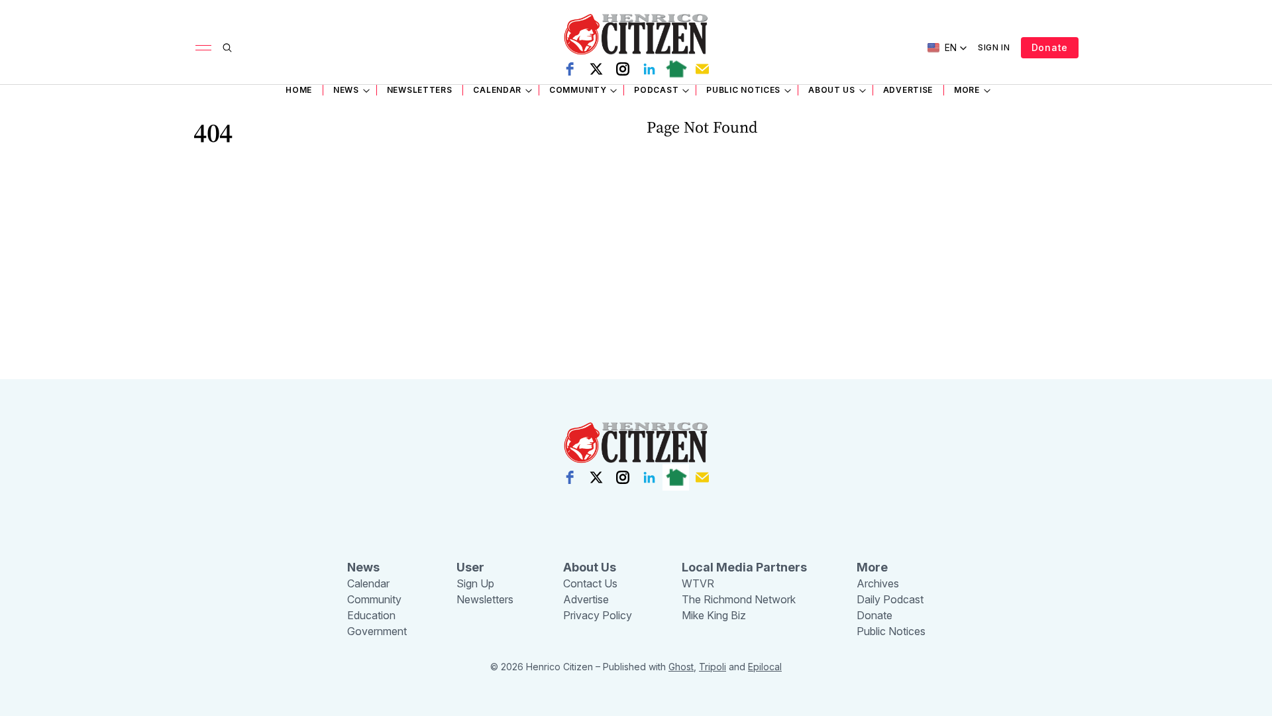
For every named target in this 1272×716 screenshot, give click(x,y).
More (967, 90)
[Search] (227, 47)
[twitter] (596, 69)
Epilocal (765, 666)
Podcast (656, 90)
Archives (878, 583)
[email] (702, 69)
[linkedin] (649, 69)
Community (577, 90)
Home (299, 90)
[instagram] (623, 69)
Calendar (497, 90)
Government (377, 631)
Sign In (994, 47)
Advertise (908, 90)
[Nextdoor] (675, 69)
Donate (1050, 47)
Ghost (681, 666)
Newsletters (419, 90)
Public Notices (743, 90)
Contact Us (590, 583)
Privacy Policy (597, 615)
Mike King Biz (714, 615)
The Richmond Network (739, 599)
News (346, 90)
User (470, 567)
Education (371, 615)
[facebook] (569, 69)
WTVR (698, 583)
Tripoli (712, 666)
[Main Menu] (203, 48)
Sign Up (475, 583)
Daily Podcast (890, 599)
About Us (831, 90)
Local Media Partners (744, 567)
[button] (947, 48)
